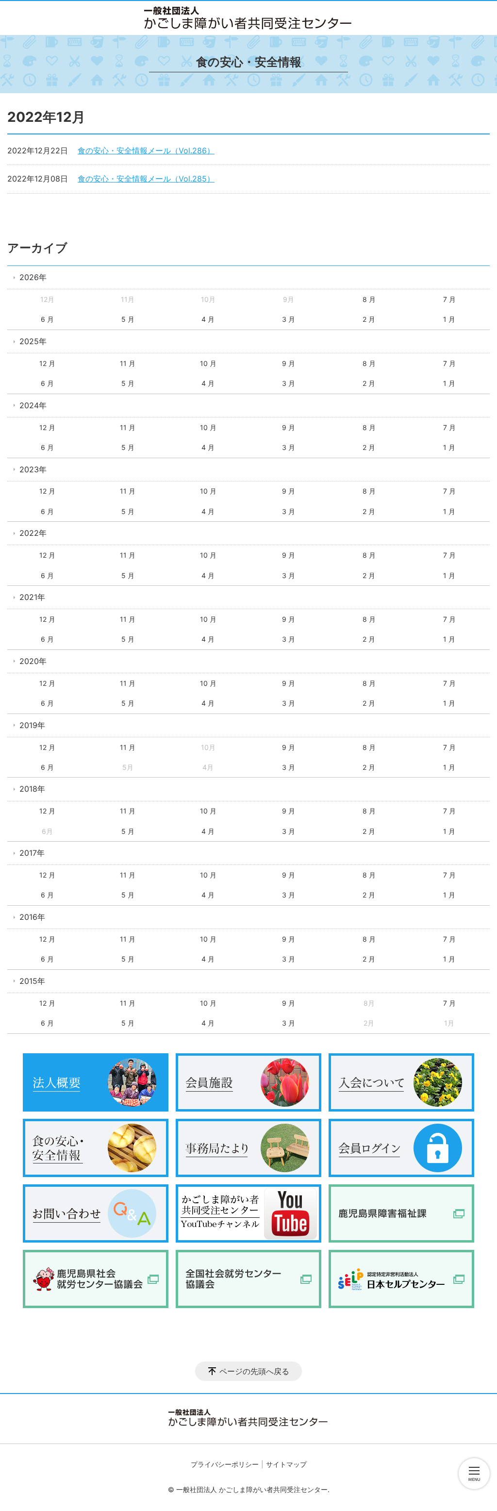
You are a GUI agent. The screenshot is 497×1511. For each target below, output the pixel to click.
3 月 (288, 319)
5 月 (127, 319)
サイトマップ (286, 1464)
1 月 (449, 319)
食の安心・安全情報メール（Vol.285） (146, 178)
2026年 (33, 277)
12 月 (47, 363)
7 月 (449, 299)
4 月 (208, 319)
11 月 (127, 363)
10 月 (208, 363)
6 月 (47, 319)
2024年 (33, 405)
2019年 (32, 725)
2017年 (32, 853)
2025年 (33, 341)
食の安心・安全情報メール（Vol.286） (146, 150)
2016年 (32, 917)
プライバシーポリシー (225, 1464)
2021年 (32, 597)
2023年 (33, 469)
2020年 (33, 661)
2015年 (32, 981)
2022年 (33, 533)
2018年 (32, 789)
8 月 (369, 299)
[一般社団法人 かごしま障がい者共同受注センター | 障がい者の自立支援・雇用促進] (248, 18)
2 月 (369, 319)
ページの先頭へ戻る (254, 1371)
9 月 (288, 363)
